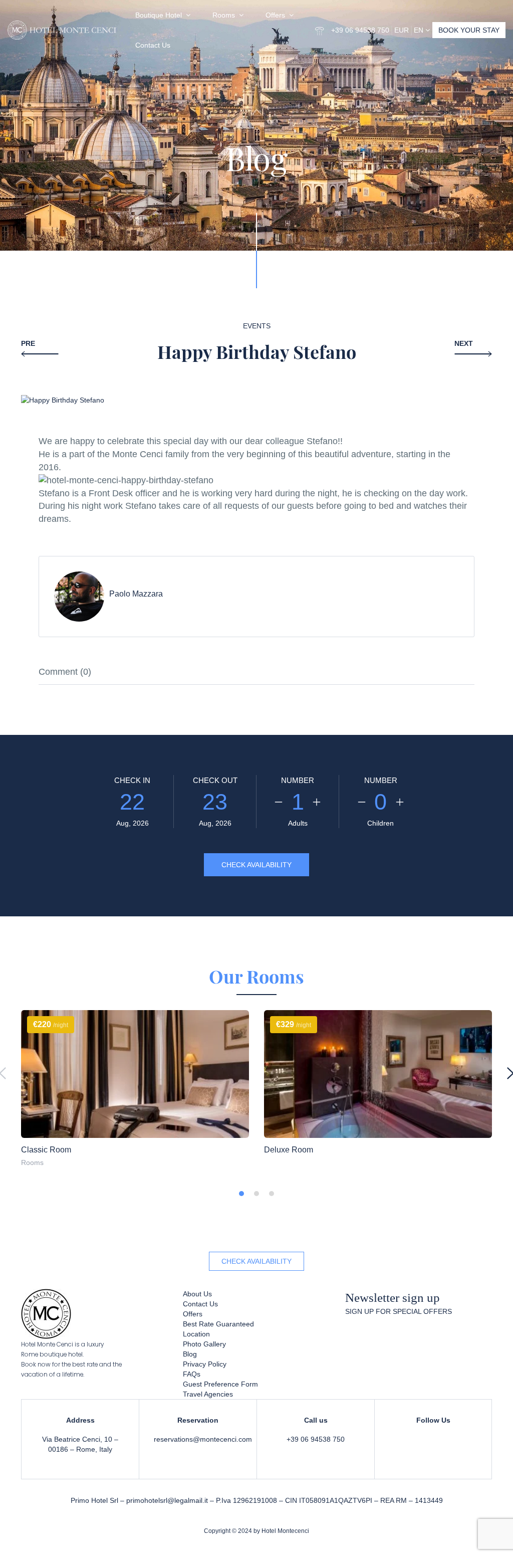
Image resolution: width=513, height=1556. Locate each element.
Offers (275, 15)
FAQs (191, 1374)
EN (419, 30)
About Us (197, 1294)
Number (297, 780)
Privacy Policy (204, 1364)
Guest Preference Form (220, 1384)
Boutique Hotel (158, 15)
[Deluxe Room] (378, 1074)
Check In (132, 780)
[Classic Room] (135, 1074)
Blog (190, 1354)
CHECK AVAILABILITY (256, 1261)
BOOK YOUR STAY (468, 30)
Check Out (215, 780)
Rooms (223, 15)
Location (196, 1334)
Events (257, 326)
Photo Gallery (204, 1344)
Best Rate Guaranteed (218, 1324)
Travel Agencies (208, 1394)
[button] (241, 1193)
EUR (401, 30)
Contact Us (152, 45)
